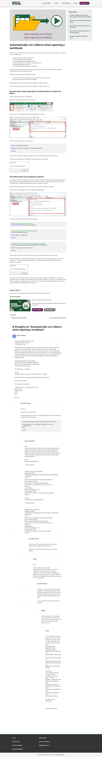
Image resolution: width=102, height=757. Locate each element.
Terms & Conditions (44, 741)
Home (13, 738)
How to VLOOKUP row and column (58, 317)
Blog (12, 314)
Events (56, 3)
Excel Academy (46, 3)
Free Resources (66, 3)
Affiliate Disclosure (44, 745)
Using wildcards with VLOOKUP (19, 317)
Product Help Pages (17, 749)
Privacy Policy (42, 738)
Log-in (75, 3)
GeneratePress (60, 754)
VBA (15, 314)
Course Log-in (16, 741)
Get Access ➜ (84, 3)
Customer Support (17, 745)
